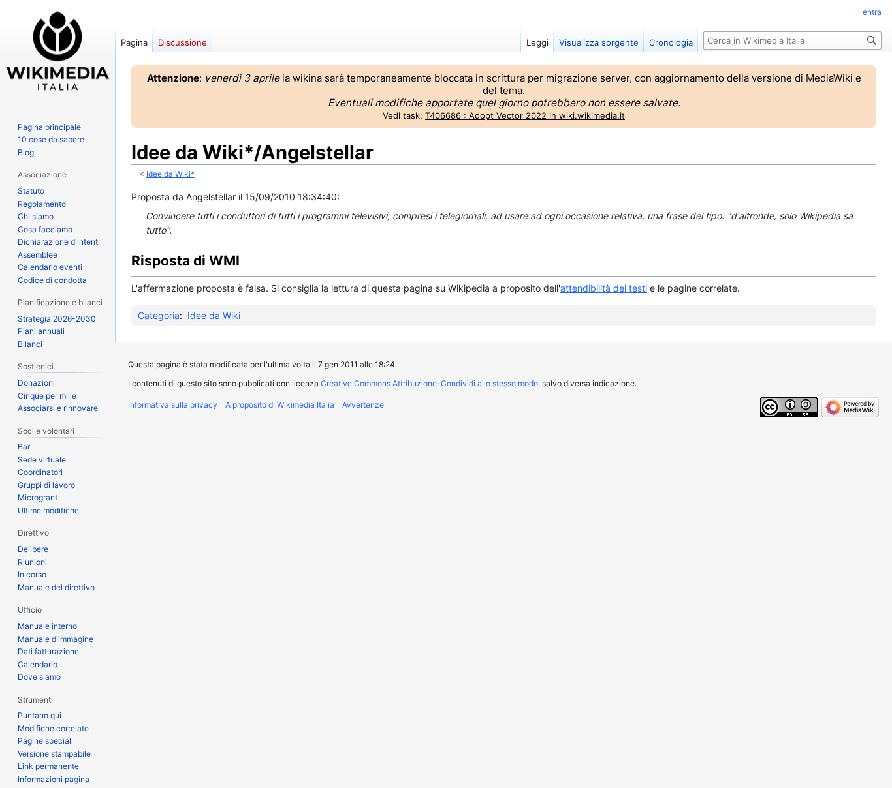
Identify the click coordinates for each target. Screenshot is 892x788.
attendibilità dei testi (603, 288)
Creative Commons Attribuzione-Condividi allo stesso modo (429, 383)
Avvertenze (363, 405)
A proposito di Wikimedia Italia (279, 405)
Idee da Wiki (213, 315)
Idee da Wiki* (170, 174)
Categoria (159, 315)
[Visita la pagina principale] (57, 52)
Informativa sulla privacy (172, 405)
